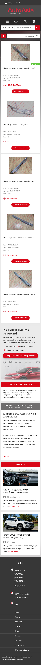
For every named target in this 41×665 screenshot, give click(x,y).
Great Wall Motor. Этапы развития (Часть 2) (16, 536)
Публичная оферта (22, 650)
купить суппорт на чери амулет (15, 390)
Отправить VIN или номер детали (20, 355)
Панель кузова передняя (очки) (15, 124)
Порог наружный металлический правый (19, 68)
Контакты (18, 640)
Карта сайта (19, 645)
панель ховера (25, 397)
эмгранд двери (19, 395)
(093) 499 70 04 (19, 582)
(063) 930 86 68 (19, 574)
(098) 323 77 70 (14, 3)
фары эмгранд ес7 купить (17, 396)
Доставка (18, 622)
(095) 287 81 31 (19, 577)
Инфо (17, 631)
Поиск (37, 27)
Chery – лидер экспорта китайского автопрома (15, 491)
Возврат (18, 626)
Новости (18, 636)
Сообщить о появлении (20, 148)
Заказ (17, 612)
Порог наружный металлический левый (18, 181)
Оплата (17, 617)
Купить (20, 91)
